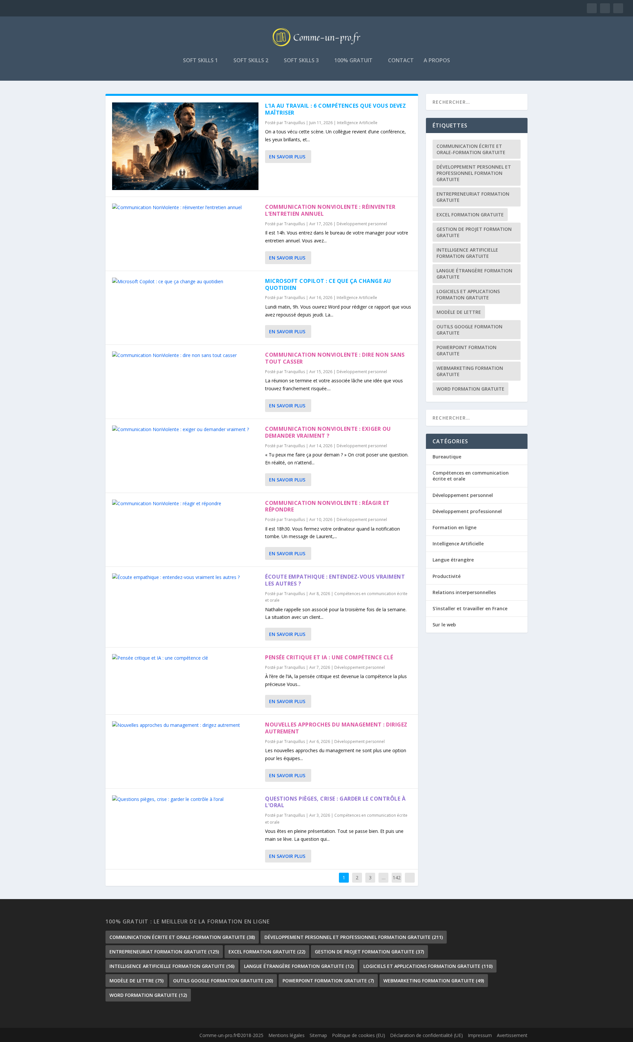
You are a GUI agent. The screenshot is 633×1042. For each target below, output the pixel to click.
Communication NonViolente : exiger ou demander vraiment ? (328, 432)
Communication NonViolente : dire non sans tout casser (335, 358)
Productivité (447, 576)
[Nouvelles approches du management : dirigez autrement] (185, 725)
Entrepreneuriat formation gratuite (473, 197)
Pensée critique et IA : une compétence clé (329, 657)
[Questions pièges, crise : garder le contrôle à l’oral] (185, 799)
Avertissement (512, 1035)
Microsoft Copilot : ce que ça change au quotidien (328, 284)
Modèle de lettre (459, 312)
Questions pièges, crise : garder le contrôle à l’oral (335, 802)
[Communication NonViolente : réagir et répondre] (185, 503)
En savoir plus (287, 156)
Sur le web (444, 624)
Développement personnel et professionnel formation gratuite (474, 173)
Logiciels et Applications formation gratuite (468, 294)
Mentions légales (286, 1035)
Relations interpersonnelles (464, 592)
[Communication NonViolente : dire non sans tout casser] (185, 355)
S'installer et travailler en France (470, 608)
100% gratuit (353, 61)
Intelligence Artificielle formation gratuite (467, 253)
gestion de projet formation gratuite (474, 232)
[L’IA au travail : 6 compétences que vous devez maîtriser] (185, 146)
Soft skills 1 (200, 61)
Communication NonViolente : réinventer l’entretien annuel (330, 210)
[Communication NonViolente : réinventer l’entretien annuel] (185, 207)
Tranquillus (294, 122)
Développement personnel (362, 224)
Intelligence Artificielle (357, 122)
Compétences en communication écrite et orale (471, 476)
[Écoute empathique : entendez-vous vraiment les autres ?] (185, 577)
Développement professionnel (467, 511)
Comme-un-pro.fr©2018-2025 (231, 1035)
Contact (401, 61)
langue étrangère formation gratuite (474, 273)
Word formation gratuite (470, 389)
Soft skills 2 (250, 61)
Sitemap (318, 1035)
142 (397, 877)
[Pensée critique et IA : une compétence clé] (185, 658)
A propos (437, 61)
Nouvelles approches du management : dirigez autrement (336, 728)
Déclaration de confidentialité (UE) (426, 1035)
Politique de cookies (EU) (358, 1035)
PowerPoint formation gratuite (467, 350)
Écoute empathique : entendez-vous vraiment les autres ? (335, 580)
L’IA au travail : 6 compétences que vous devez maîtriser (335, 109)
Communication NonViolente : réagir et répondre (327, 506)
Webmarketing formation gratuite (470, 371)
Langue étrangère (453, 560)
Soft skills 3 (301, 61)
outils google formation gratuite (469, 329)
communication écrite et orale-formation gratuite (471, 149)
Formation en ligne (454, 527)
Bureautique (447, 456)
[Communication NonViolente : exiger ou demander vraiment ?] (185, 429)
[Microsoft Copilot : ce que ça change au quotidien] (185, 282)
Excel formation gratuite (470, 214)
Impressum (480, 1035)
